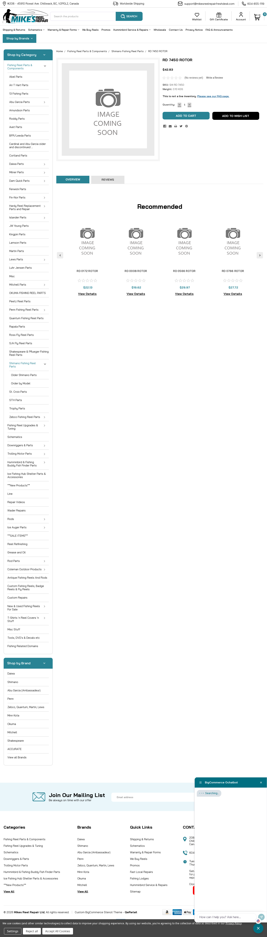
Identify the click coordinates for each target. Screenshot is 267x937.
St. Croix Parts (18, 391)
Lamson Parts (17, 242)
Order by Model (20, 383)
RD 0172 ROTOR (87, 271)
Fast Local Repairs (141, 872)
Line (10, 493)
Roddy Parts (17, 118)
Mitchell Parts (17, 284)
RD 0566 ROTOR (184, 271)
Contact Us (176, 29)
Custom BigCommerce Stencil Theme (98, 912)
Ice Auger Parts (17, 527)
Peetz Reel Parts (20, 301)
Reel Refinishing (17, 544)
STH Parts (15, 400)
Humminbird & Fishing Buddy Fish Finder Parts (22, 463)
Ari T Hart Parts (18, 85)
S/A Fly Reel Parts (20, 343)
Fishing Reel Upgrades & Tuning (22, 427)
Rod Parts (13, 561)
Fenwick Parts (17, 189)
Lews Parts (16, 259)
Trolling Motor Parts (19, 453)
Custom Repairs (17, 597)
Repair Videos (16, 502)
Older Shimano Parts (24, 375)
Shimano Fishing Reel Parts (22, 364)
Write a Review (214, 77)
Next (260, 255)
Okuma (11, 724)
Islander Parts (17, 217)
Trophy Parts (17, 408)
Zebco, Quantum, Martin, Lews (25, 707)
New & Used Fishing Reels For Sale (23, 607)
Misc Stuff (13, 629)
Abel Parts (15, 76)
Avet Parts (15, 127)
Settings (12, 931)
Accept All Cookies (57, 931)
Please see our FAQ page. (213, 96)
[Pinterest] (186, 126)
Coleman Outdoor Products (24, 569)
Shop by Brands (18, 38)
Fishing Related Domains (22, 646)
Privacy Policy (233, 923)
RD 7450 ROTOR (157, 51)
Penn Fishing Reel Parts (24, 309)
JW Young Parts (19, 225)
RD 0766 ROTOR (233, 271)
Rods (10, 519)
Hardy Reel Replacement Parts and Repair (25, 207)
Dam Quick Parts (19, 180)
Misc (12, 276)
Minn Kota (13, 715)
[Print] (175, 126)
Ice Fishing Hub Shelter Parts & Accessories (26, 475)
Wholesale (160, 29)
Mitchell (12, 732)
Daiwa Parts (16, 164)
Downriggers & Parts (20, 445)
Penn (10, 698)
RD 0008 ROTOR (136, 271)
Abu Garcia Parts (19, 102)
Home (59, 51)
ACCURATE (14, 749)
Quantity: (169, 104)
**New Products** (18, 485)
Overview (73, 179)
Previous (60, 255)
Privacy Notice (194, 29)
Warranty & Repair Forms (63, 29)
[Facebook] (164, 126)
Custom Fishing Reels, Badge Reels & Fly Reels (25, 587)
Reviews (108, 179)
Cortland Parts (18, 155)
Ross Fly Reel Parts (21, 335)
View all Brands (17, 757)
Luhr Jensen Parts (20, 267)
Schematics (35, 29)
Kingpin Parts (17, 234)
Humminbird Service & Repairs (131, 29)
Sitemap (135, 891)
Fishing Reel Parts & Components (19, 66)
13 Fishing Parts (18, 93)
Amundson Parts (19, 110)
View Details (87, 294)
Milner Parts (16, 172)
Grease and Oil (16, 552)
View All (9, 891)
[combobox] (96, 16)
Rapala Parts (17, 326)
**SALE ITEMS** (17, 535)
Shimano (12, 682)
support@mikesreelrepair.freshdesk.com (209, 3)
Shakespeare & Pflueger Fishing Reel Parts (29, 353)
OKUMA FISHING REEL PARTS (27, 293)
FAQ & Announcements (219, 29)
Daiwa (11, 673)
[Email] (170, 126)
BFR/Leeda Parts (20, 135)
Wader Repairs (16, 510)
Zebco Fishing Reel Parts (24, 417)
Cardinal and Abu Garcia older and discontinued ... (27, 145)
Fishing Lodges (139, 878)
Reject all (32, 931)
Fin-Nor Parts (17, 197)
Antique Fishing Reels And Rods (27, 577)
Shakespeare (15, 740)
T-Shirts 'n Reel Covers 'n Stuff (23, 619)
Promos (106, 29)
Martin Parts (16, 251)
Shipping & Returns (14, 29)
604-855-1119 (255, 3)
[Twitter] (181, 126)
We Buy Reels (90, 29)
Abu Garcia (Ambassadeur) (24, 690)
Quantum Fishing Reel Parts (26, 318)
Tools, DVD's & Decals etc (23, 637)
